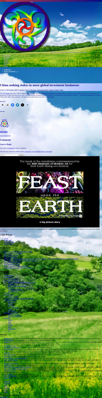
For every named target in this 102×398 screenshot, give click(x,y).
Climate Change (13, 297)
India (9, 327)
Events (6, 73)
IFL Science (8, 356)
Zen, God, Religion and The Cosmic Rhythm (18, 251)
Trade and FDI (12, 291)
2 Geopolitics (8, 277)
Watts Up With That (10, 376)
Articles (6, 77)
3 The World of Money (11, 281)
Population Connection (11, 363)
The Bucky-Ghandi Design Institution (16, 369)
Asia (9, 322)
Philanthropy (12, 311)
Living (10, 309)
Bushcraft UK (8, 338)
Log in (6, 238)
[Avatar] (4, 127)
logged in (11, 148)
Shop (5, 80)
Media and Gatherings (15, 316)
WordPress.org (8, 244)
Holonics (11, 306)
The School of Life (10, 370)
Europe (10, 325)
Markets (10, 288)
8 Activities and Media (11, 313)
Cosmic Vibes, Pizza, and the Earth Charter (17, 268)
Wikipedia (7, 378)
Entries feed (7, 240)
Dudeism (7, 342)
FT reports (6, 93)
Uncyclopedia (8, 374)
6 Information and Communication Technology (19, 298)
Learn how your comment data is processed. (38, 151)
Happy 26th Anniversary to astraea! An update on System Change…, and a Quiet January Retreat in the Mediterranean (41, 259)
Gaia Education (9, 349)
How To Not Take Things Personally (15, 266)
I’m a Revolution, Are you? (12, 262)
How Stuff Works (9, 354)
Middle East (12, 329)
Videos (6, 75)
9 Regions (7, 318)
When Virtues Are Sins (11, 255)
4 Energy (7, 293)
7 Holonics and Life (10, 300)
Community (7, 78)
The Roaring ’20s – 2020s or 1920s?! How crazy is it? (21, 260)
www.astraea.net (5, 136)
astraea (22, 90)
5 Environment (8, 295)
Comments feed (9, 242)
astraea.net (7, 69)
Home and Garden (14, 315)
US (9, 331)
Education (11, 302)
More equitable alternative (12, 264)
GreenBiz (7, 353)
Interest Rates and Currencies (17, 286)
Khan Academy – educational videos (15, 358)
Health (10, 304)
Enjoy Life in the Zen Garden (13, 253)
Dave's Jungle (8, 340)
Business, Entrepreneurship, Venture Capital (45, 90)
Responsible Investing (15, 289)
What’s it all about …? (11, 71)
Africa (10, 320)
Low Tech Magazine (10, 360)
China (61, 90)
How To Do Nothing (10, 257)
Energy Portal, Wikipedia (12, 347)
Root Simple (8, 365)
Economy (11, 284)
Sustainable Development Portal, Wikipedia (17, 367)
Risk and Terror (13, 279)
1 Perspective (8, 275)
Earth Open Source (10, 345)
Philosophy (15, 307)
